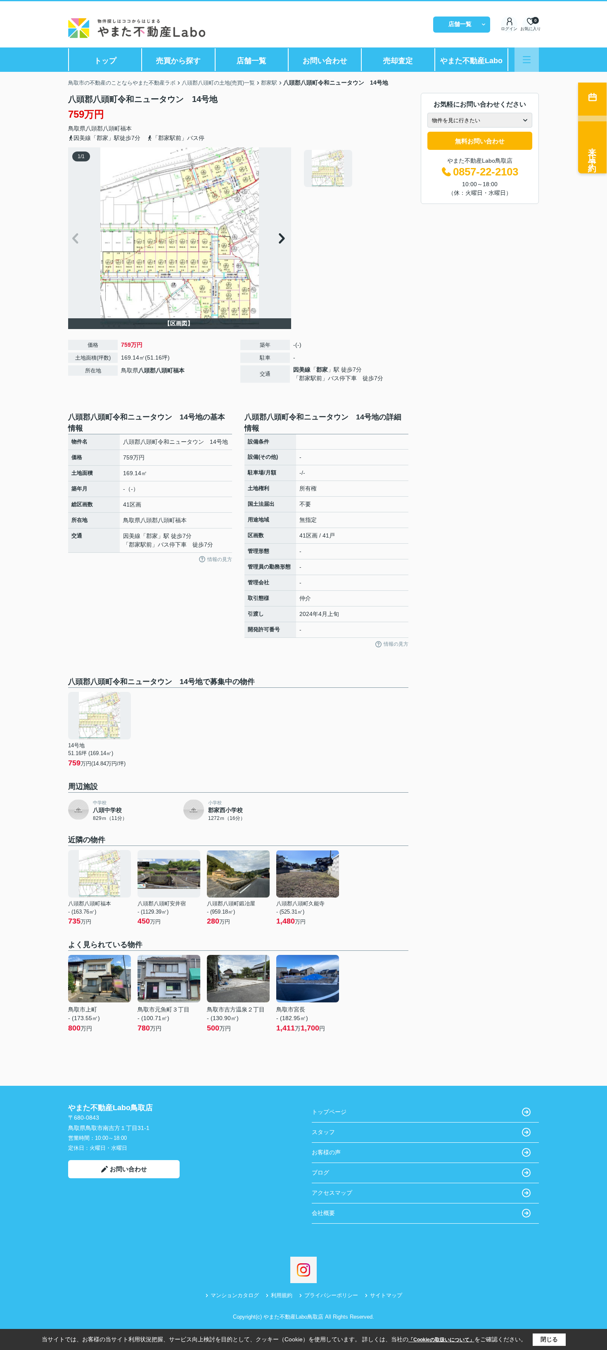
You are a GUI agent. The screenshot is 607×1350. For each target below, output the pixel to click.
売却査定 (398, 61)
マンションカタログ (235, 1295)
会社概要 (323, 1213)
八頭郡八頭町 (102, 128)
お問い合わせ (325, 61)
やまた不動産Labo (471, 61)
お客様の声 (326, 1152)
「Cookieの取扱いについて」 (441, 1340)
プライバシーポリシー (331, 1295)
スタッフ (323, 1132)
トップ (105, 61)
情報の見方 (219, 559)
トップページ (329, 1111)
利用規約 (281, 1295)
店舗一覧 (460, 24)
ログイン (509, 28)
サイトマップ (386, 1295)
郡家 (322, 369)
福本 (126, 128)
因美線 (302, 369)
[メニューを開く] (527, 60)
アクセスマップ (332, 1192)
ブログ (320, 1172)
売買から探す (178, 61)
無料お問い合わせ (480, 140)
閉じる (549, 1339)
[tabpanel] (354, 168)
